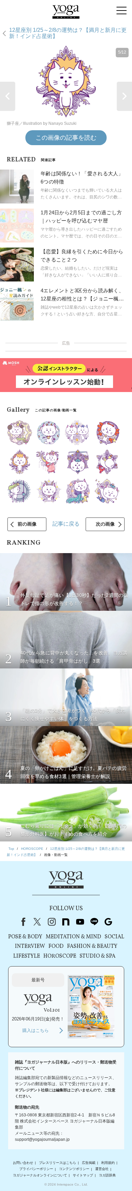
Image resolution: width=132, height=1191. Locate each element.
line (94, 921)
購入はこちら (35, 1030)
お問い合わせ (23, 1163)
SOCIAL (114, 937)
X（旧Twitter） (37, 921)
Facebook (22, 921)
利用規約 (108, 1163)
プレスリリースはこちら (57, 1163)
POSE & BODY (25, 937)
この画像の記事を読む (66, 137)
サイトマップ (83, 1175)
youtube (79, 921)
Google (108, 921)
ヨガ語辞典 (107, 1175)
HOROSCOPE (59, 956)
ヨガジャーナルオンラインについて (40, 1175)
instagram (51, 921)
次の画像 (105, 524)
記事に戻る (66, 524)
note (65, 921)
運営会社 (102, 1169)
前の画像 (27, 524)
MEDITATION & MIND (73, 937)
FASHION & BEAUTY (92, 946)
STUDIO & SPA (97, 956)
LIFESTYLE (26, 956)
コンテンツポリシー (74, 1169)
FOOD (56, 946)
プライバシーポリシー (36, 1169)
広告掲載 (88, 1163)
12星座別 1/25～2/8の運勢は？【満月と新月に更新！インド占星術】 (68, 33)
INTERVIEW (30, 946)
